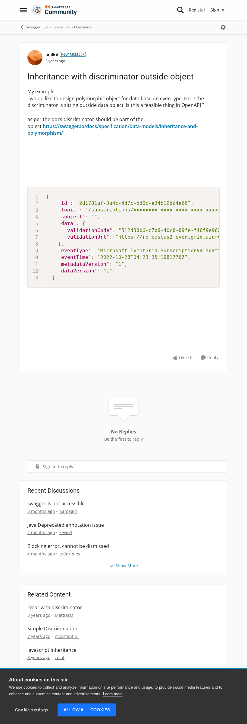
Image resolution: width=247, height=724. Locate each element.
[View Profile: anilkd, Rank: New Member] (34, 57)
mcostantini (67, 636)
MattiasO (64, 615)
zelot (59, 657)
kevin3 (65, 532)
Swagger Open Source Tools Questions (58, 27)
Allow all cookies (87, 710)
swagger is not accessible (56, 503)
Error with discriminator (54, 607)
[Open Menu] (223, 27)
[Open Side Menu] (23, 9)
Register (197, 10)
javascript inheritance (52, 650)
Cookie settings (31, 710)
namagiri (68, 511)
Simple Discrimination (52, 629)
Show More (126, 565)
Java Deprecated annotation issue (65, 525)
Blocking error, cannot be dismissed (68, 546)
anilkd (51, 54)
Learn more (113, 694)
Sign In (217, 10)
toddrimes (69, 554)
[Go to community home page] (54, 10)
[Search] (180, 10)
